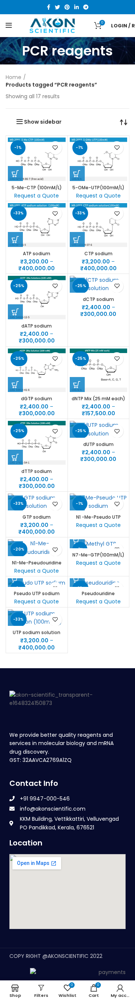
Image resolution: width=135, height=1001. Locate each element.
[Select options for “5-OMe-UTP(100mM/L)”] (77, 173)
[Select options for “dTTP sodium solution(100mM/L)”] (15, 457)
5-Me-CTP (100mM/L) (37, 187)
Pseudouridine (98, 593)
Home (13, 77)
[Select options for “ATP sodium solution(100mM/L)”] (15, 239)
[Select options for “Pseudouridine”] (77, 579)
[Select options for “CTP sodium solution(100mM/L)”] (77, 239)
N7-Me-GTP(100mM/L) (98, 555)
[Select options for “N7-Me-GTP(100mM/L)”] (77, 540)
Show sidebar (43, 121)
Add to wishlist (55, 147)
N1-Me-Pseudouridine (37, 563)
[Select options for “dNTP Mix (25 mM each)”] (77, 384)
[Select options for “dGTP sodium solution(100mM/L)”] (15, 384)
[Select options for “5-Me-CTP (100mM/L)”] (15, 173)
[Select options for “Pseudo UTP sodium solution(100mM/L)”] (15, 579)
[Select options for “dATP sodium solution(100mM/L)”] (15, 311)
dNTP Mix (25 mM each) (98, 398)
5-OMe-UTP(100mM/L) (98, 187)
